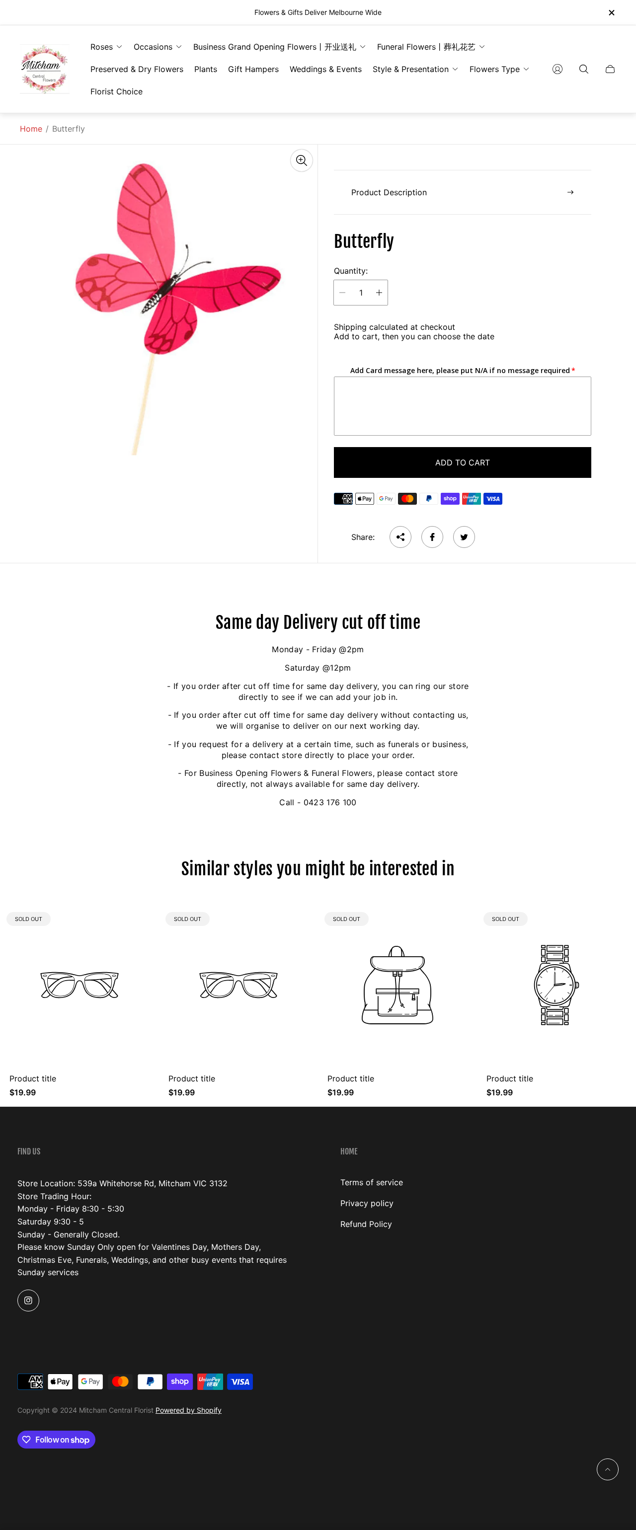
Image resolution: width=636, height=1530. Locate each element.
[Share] (400, 537)
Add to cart (462, 462)
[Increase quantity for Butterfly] (379, 292)
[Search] (584, 69)
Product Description (389, 192)
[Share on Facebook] (432, 537)
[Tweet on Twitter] (464, 537)
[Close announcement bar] (611, 12)
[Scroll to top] (608, 1469)
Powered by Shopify (189, 1410)
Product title (32, 1078)
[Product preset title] (79, 985)
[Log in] (557, 69)
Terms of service (371, 1182)
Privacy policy (367, 1203)
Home (31, 129)
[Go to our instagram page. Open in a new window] (28, 1300)
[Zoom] (302, 160)
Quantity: (351, 270)
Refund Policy (366, 1224)
